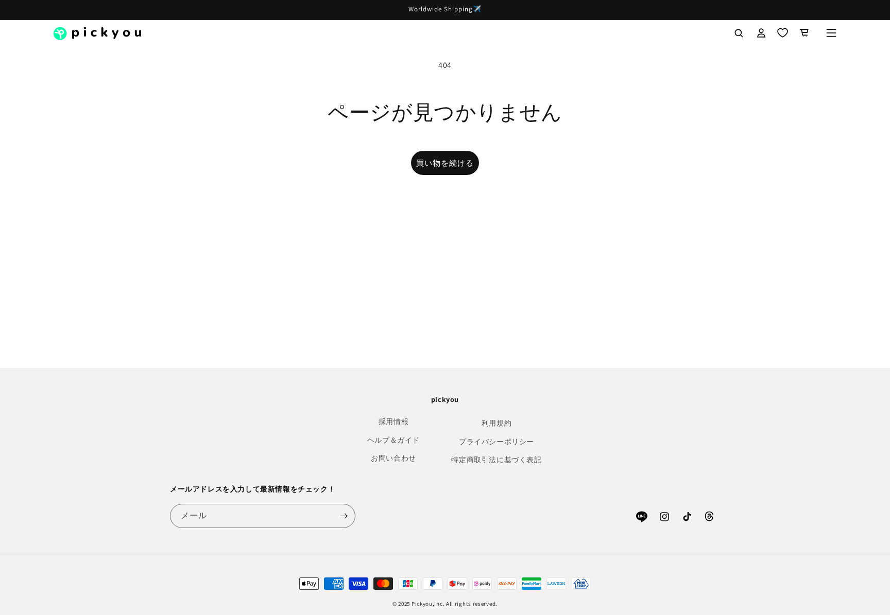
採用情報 (393, 421)
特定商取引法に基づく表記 (496, 459)
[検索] (738, 33)
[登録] (343, 516)
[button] (831, 33)
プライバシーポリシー (496, 441)
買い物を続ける (445, 163)
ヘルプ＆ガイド (393, 440)
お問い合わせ (393, 458)
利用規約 (496, 423)
